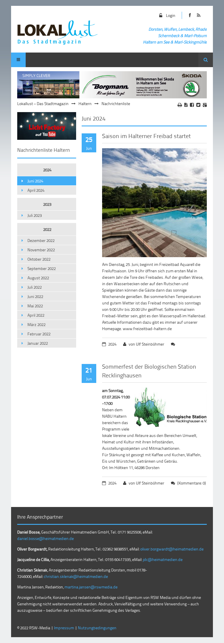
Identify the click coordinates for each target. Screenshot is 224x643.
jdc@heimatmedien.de (163, 559)
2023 (47, 204)
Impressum (64, 627)
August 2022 (38, 277)
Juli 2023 (34, 215)
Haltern (85, 103)
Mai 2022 (35, 306)
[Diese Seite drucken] (180, 105)
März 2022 (36, 324)
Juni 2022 (35, 296)
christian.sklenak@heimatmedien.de (76, 576)
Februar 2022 (38, 334)
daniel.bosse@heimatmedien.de (45, 538)
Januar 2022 (37, 343)
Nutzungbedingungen (97, 627)
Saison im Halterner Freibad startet (146, 136)
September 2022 (41, 268)
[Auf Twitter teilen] (198, 105)
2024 (47, 169)
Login (170, 15)
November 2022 (41, 249)
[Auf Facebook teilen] (192, 105)
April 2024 (35, 190)
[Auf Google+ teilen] (205, 105)
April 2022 (35, 315)
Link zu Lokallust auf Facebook (190, 15)
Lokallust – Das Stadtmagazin (43, 103)
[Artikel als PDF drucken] (186, 105)
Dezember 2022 (41, 240)
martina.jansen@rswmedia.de (91, 587)
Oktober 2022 (38, 259)
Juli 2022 (34, 287)
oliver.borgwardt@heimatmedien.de (172, 549)
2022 (47, 229)
